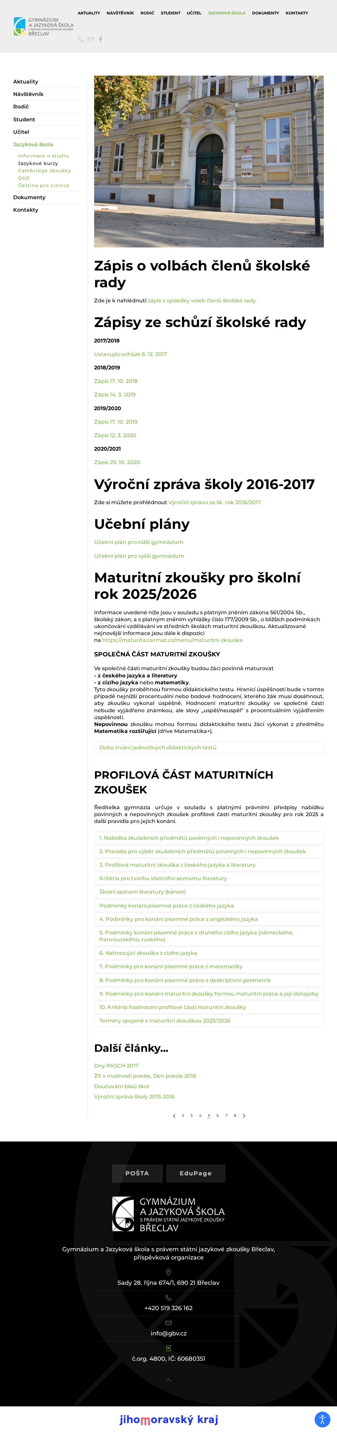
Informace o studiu (43, 156)
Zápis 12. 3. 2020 (115, 435)
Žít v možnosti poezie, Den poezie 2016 (145, 1076)
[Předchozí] (174, 1115)
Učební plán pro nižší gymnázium (138, 542)
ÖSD (24, 178)
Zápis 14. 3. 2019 (115, 394)
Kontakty (297, 13)
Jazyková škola (227, 13)
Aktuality (89, 13)
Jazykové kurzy (38, 163)
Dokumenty (265, 13)
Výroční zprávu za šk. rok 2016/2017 (214, 502)
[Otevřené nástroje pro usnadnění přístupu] (322, 1419)
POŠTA (137, 1173)
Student (170, 13)
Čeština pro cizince (43, 185)
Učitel (194, 13)
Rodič (147, 13)
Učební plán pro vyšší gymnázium (140, 556)
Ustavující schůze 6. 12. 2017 (130, 354)
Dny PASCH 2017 (116, 1066)
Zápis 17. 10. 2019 (116, 422)
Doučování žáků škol (121, 1086)
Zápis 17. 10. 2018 (116, 381)
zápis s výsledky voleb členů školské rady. (202, 300)
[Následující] (244, 1115)
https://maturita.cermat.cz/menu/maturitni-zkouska (172, 640)
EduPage (196, 1173)
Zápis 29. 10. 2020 (117, 462)
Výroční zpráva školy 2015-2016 (134, 1096)
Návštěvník (120, 13)
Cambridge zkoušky (44, 171)
